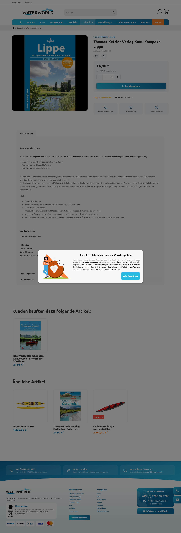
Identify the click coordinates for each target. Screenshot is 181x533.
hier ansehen (104, 269)
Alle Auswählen (130, 276)
